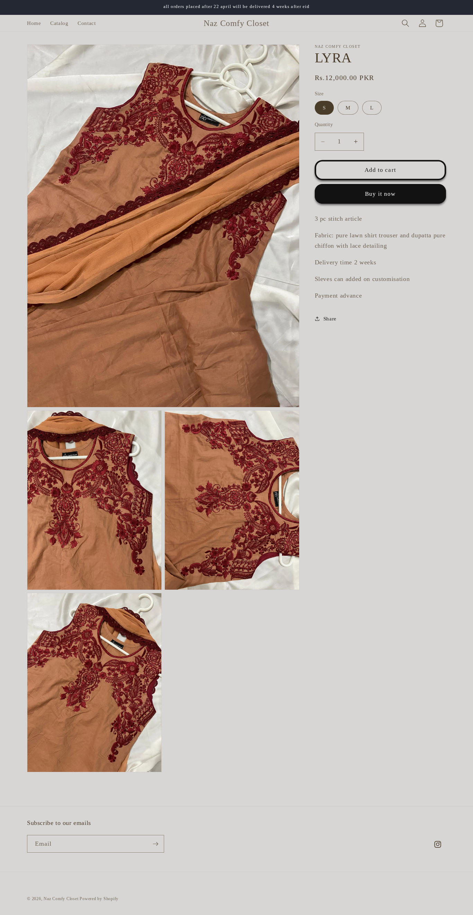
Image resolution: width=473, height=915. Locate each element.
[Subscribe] (155, 844)
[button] (405, 23)
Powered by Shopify (99, 898)
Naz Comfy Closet (61, 898)
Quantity (324, 124)
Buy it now (380, 194)
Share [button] (330, 319)
